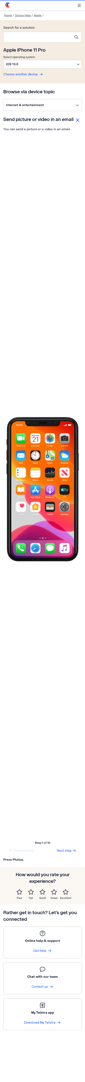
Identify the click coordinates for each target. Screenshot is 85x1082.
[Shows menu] (79, 5)
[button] (42, 64)
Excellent (65, 898)
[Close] (77, 120)
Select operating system (19, 57)
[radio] (19, 892)
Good (42, 898)
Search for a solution (19, 27)
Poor (19, 898)
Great (54, 898)
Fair (31, 898)
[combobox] (37, 37)
